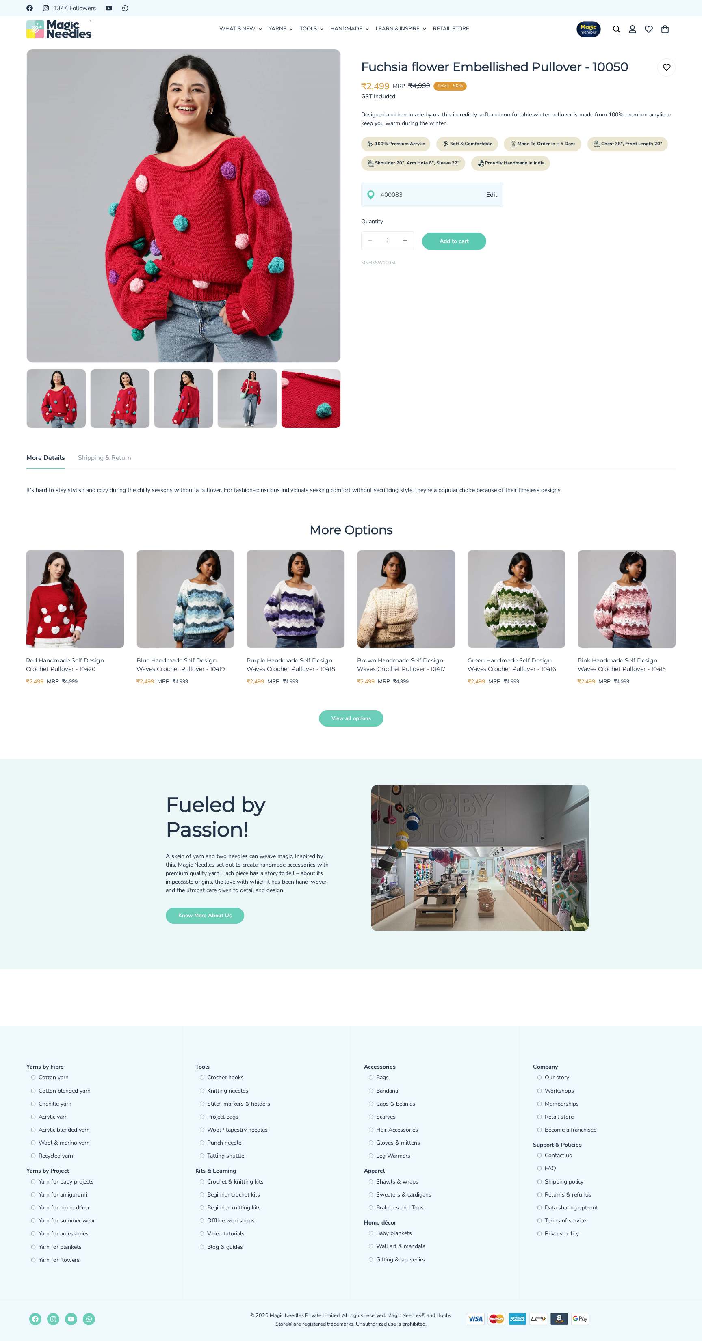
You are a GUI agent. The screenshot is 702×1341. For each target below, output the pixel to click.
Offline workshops (231, 1221)
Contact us (558, 1155)
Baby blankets (394, 1233)
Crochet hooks (225, 1077)
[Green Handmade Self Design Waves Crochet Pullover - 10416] (517, 599)
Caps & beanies (395, 1104)
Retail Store (451, 28)
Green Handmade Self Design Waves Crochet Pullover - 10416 (512, 665)
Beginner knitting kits (234, 1208)
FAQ (550, 1168)
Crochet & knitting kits (235, 1182)
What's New (237, 28)
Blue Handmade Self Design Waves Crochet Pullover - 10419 (180, 665)
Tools (308, 28)
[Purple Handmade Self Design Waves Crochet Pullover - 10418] (295, 599)
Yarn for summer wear (67, 1221)
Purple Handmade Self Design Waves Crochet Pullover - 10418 (291, 665)
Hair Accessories (397, 1130)
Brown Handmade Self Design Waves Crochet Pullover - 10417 (401, 665)
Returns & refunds (568, 1195)
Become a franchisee (570, 1130)
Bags (382, 1077)
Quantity (372, 221)
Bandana (387, 1091)
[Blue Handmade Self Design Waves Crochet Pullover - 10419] (185, 599)
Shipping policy (564, 1182)
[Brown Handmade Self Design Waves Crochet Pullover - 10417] (406, 599)
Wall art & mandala (400, 1246)
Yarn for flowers (59, 1260)
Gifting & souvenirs (400, 1259)
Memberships (562, 1104)
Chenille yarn (55, 1104)
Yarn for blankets (60, 1247)
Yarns (277, 28)
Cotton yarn (54, 1077)
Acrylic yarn (53, 1117)
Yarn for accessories (64, 1234)
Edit (491, 194)
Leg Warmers (393, 1156)
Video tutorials (226, 1234)
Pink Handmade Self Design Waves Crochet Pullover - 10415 (622, 665)
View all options (351, 718)
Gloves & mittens (398, 1143)
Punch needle (224, 1143)
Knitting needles (227, 1091)
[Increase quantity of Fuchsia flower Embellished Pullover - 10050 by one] (405, 241)
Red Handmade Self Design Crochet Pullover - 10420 (65, 665)
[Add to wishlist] (666, 67)
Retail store (559, 1117)
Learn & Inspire (398, 28)
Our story (557, 1077)
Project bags (222, 1117)
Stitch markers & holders (238, 1104)
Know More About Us (205, 915)
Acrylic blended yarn (64, 1130)
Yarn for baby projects (66, 1182)
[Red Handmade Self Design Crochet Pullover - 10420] (75, 599)
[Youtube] (109, 8)
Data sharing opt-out (571, 1208)
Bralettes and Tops (400, 1208)
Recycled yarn (56, 1156)
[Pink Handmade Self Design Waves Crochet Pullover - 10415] (627, 599)
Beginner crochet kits (233, 1195)
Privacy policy (562, 1234)
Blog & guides (225, 1247)
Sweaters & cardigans (403, 1195)
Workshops (559, 1091)
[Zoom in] (323, 66)
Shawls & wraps (397, 1182)
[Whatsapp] (125, 8)
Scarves (386, 1117)
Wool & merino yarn (64, 1143)
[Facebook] (29, 8)
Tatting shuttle (225, 1156)
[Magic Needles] (58, 29)
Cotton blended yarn (65, 1091)
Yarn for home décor (64, 1208)
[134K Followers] (53, 1319)
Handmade (346, 28)
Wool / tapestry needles (237, 1130)
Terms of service (565, 1221)
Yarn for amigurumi (63, 1195)
